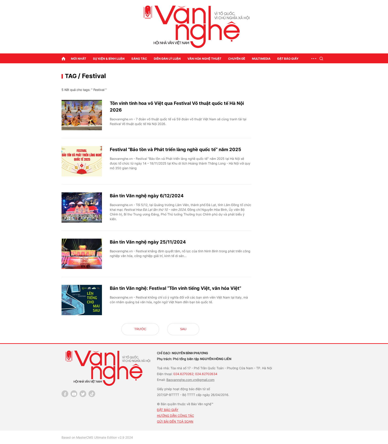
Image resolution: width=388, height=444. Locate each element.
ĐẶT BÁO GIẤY (167, 410)
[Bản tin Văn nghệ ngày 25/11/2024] (82, 254)
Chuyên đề (236, 58)
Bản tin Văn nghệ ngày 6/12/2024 (147, 195)
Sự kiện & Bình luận (109, 58)
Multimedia (261, 58)
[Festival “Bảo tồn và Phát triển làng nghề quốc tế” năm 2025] (82, 161)
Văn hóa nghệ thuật (204, 58)
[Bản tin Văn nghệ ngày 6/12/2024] (82, 207)
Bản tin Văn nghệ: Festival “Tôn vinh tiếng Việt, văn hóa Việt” (175, 288)
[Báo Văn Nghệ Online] (194, 27)
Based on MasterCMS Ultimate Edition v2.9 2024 (97, 437)
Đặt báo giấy (287, 58)
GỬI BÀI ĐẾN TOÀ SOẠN (175, 421)
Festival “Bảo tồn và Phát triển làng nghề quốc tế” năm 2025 (175, 149)
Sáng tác (139, 58)
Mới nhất (78, 58)
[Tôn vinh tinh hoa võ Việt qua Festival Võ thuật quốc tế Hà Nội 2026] (82, 115)
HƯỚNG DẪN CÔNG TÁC (175, 416)
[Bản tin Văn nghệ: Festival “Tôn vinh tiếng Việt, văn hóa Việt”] (82, 300)
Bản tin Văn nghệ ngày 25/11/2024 (148, 242)
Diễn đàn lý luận (167, 58)
